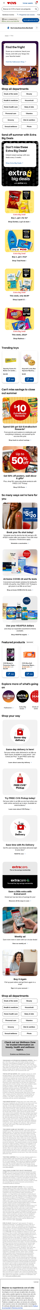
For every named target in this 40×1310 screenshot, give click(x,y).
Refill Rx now (19, 854)
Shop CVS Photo (19, 487)
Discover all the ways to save (19, 901)
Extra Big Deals (22, 708)
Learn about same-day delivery (19, 762)
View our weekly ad (19, 943)
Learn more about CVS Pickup (19, 809)
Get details (19, 1219)
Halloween (8, 708)
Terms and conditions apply (13, 1276)
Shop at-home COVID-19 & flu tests (19, 590)
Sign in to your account (19, 988)
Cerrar (36, 1282)
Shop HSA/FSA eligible (19, 634)
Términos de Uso (17, 1308)
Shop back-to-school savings (19, 440)
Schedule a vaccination (19, 543)
